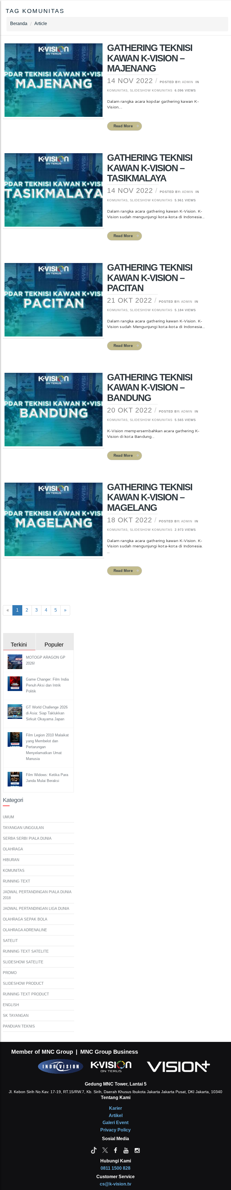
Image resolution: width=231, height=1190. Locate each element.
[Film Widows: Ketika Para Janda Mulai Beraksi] (16, 779)
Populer (54, 644)
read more (123, 126)
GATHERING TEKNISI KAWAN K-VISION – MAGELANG (149, 497)
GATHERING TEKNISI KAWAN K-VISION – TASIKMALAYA (149, 167)
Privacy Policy (115, 1129)
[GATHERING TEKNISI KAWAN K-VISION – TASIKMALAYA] (53, 193)
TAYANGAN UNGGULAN (23, 828)
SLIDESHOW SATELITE (23, 962)
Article (40, 23)
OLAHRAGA (13, 849)
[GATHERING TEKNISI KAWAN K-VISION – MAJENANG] (53, 84)
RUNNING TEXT (16, 881)
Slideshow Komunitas (151, 90)
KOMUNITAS (14, 870)
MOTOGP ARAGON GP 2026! (45, 660)
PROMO (10, 973)
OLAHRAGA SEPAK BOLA (25, 919)
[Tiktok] (93, 1150)
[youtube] (126, 1150)
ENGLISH (11, 1005)
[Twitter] (105, 1150)
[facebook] (115, 1150)
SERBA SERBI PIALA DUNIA (27, 838)
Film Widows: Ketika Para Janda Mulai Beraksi (47, 778)
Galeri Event (115, 1122)
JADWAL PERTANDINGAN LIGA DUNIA (36, 908)
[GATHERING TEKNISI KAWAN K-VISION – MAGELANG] (53, 523)
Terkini (19, 644)
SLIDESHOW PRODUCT (23, 983)
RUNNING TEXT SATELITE (26, 951)
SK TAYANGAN (15, 1015)
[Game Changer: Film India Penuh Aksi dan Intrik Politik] (16, 683)
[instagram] (137, 1150)
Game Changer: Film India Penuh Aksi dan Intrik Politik (47, 685)
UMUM (8, 817)
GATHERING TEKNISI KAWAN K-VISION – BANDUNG (149, 387)
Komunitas (117, 90)
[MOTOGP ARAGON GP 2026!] (16, 661)
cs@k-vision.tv (115, 1184)
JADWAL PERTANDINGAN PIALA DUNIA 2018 (37, 895)
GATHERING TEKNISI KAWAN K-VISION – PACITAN (149, 277)
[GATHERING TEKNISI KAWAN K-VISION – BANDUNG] (53, 413)
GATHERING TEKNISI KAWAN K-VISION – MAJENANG (149, 58)
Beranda (18, 23)
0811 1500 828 (115, 1168)
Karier (115, 1108)
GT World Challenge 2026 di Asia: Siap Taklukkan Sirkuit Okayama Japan (47, 713)
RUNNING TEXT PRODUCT (26, 994)
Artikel (116, 1115)
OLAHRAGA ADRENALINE (25, 930)
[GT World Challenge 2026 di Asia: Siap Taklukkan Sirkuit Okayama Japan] (16, 711)
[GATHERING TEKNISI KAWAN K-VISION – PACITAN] (53, 303)
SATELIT (10, 941)
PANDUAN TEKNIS (19, 1026)
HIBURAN (11, 860)
